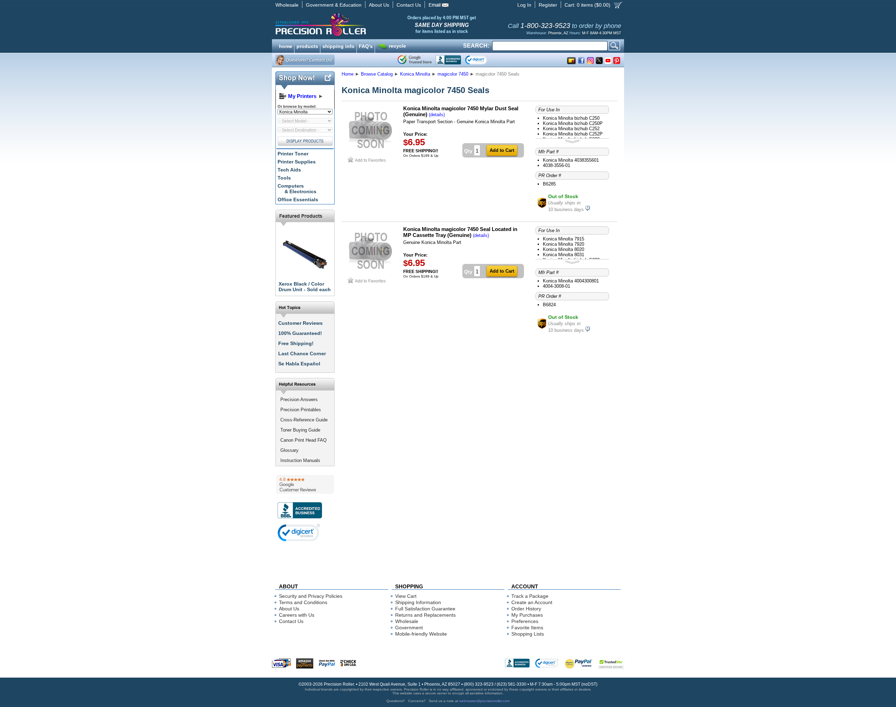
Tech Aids (289, 170)
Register (548, 5)
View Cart (405, 596)
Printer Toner (293, 153)
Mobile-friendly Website (421, 634)
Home (348, 74)
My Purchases (527, 615)
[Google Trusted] (415, 59)
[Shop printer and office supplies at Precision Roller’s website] (357, 24)
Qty (468, 151)
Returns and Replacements (425, 615)
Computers (297, 188)
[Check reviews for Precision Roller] (305, 484)
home (285, 45)
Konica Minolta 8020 (563, 249)
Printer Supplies (297, 161)
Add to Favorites (370, 160)
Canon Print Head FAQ (303, 440)
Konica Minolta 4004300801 (571, 281)
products (307, 45)
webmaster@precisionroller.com (484, 701)
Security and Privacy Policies (310, 596)
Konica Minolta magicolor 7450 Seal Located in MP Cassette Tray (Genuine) (460, 232)
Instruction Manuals (300, 460)
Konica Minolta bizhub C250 (571, 118)
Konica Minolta (415, 74)
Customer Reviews (300, 323)
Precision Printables (300, 409)
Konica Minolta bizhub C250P (573, 123)
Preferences (524, 621)
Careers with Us (296, 615)
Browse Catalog (377, 74)
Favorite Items (527, 627)
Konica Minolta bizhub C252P (573, 133)
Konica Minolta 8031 (563, 254)
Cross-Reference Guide (304, 419)
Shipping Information (418, 602)
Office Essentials (298, 199)
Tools (284, 178)
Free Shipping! (296, 343)
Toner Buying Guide (300, 430)
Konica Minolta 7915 (563, 238)
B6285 (549, 184)
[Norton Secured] (482, 59)
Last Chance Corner (302, 353)
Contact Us (409, 5)
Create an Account (531, 602)
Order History (526, 608)
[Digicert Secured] (299, 532)
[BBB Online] (448, 59)
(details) (437, 114)
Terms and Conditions (303, 602)
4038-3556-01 (556, 165)
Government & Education (334, 5)
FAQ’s (366, 45)
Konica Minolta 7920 (563, 244)
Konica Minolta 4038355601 (571, 160)
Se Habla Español (299, 363)
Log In (524, 5)
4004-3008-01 (556, 286)
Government (409, 627)
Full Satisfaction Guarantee (425, 608)
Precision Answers (299, 399)
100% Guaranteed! (300, 333)
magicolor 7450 (453, 74)
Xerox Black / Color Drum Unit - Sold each (305, 286)
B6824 (549, 304)
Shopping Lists (527, 634)
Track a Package (529, 596)
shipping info (338, 45)
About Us (379, 5)
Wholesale (287, 5)
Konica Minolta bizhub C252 (571, 128)
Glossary (289, 450)
